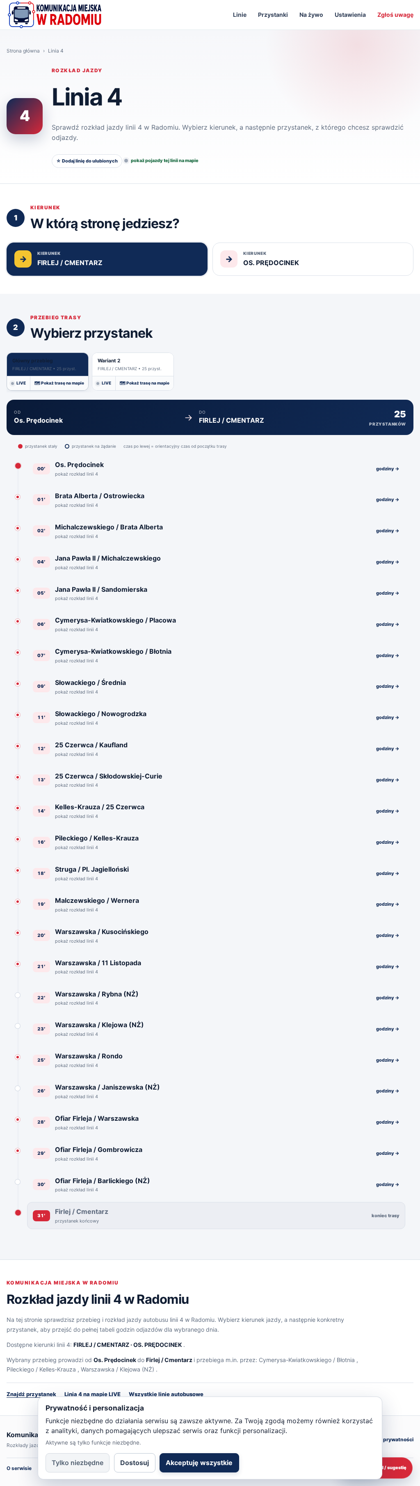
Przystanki (273, 14)
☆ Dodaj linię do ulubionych (87, 161)
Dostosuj (134, 1463)
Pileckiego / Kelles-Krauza (41, 1369)
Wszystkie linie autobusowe (166, 1394)
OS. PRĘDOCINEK (157, 1344)
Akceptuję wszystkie (199, 1463)
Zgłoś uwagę (395, 14)
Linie (240, 14)
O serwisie (19, 1468)
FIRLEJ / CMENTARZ (101, 1344)
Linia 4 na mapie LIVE (92, 1394)
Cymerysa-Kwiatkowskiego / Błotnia (307, 1359)
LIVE (21, 382)
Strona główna (23, 51)
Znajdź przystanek (31, 1394)
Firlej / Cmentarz (169, 1359)
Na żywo (311, 14)
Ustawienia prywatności (384, 1439)
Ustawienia (350, 14)
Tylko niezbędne (77, 1463)
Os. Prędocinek (115, 1359)
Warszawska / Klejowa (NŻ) (117, 1369)
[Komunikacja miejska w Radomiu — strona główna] (55, 15)
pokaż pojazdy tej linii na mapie (165, 160)
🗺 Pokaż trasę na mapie (59, 382)
